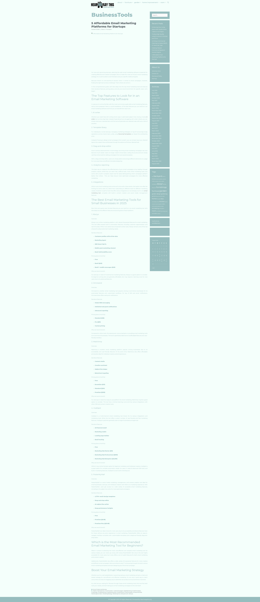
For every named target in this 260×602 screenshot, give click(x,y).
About (120, 2)
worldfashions (156, 223)
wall (153, 213)
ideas (162, 198)
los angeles (159, 204)
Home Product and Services (100, 589)
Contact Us (155, 73)
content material (161, 181)
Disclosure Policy (157, 76)
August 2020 (155, 163)
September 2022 (157, 143)
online (153, 206)
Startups (131, 593)
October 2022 (156, 141)
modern (163, 204)
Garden (137, 2)
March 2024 (155, 108)
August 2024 (155, 105)
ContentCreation (109, 590)
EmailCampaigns (136, 590)
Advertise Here (156, 71)
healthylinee (155, 221)
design (160, 184)
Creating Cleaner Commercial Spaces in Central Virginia (158, 50)
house (158, 198)
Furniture (128, 2)
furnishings (161, 187)
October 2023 (156, 115)
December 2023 (156, 110)
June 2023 (155, 125)
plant (156, 206)
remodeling (155, 208)
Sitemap (154, 78)
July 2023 (154, 123)
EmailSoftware (120, 592)
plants (159, 206)
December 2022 (156, 136)
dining (164, 184)
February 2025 (156, 103)
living (156, 204)
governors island (159, 196)
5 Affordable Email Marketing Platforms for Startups (113, 24)
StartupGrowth (124, 593)
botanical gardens (159, 179)
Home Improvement (150, 2)
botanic (154, 179)
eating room (154, 187)
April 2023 (155, 128)
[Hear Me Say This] (102, 4)
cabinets (164, 179)
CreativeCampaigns (118, 590)
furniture (155, 191)
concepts (156, 181)
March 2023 (155, 130)
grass (163, 196)
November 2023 (156, 113)
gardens (154, 196)
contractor (154, 184)
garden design (156, 194)
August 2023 (155, 120)
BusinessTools (100, 590)
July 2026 (154, 90)
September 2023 (157, 118)
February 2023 (156, 133)
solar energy (163, 211)
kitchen (162, 201)
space (166, 211)
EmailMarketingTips (111, 592)
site (156, 211)
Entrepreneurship (137, 592)
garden (163, 191)
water (155, 213)
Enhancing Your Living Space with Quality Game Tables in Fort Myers (159, 29)
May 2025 (154, 100)
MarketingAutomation (96, 593)
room (154, 211)
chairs (153, 181)
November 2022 (156, 138)
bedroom (163, 176)
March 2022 (155, 158)
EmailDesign (94, 592)
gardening (164, 194)
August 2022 (155, 146)
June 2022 (155, 151)
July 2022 (154, 148)
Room (162, 2)
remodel (162, 206)
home (154, 199)
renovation (161, 208)
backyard (158, 176)
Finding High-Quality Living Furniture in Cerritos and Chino (159, 36)
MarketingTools (116, 593)
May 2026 (154, 93)
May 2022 (154, 153)
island (158, 201)
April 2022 (155, 156)
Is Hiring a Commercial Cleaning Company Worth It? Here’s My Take (159, 43)
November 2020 (156, 161)
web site (158, 213)
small (159, 211)
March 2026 (155, 95)
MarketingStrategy (107, 593)
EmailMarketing (102, 592)
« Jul (153, 268)
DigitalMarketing (128, 590)
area (152, 176)
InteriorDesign (154, 201)
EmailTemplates (129, 592)
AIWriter (95, 590)
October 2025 (156, 98)
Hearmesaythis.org (146, 599)
